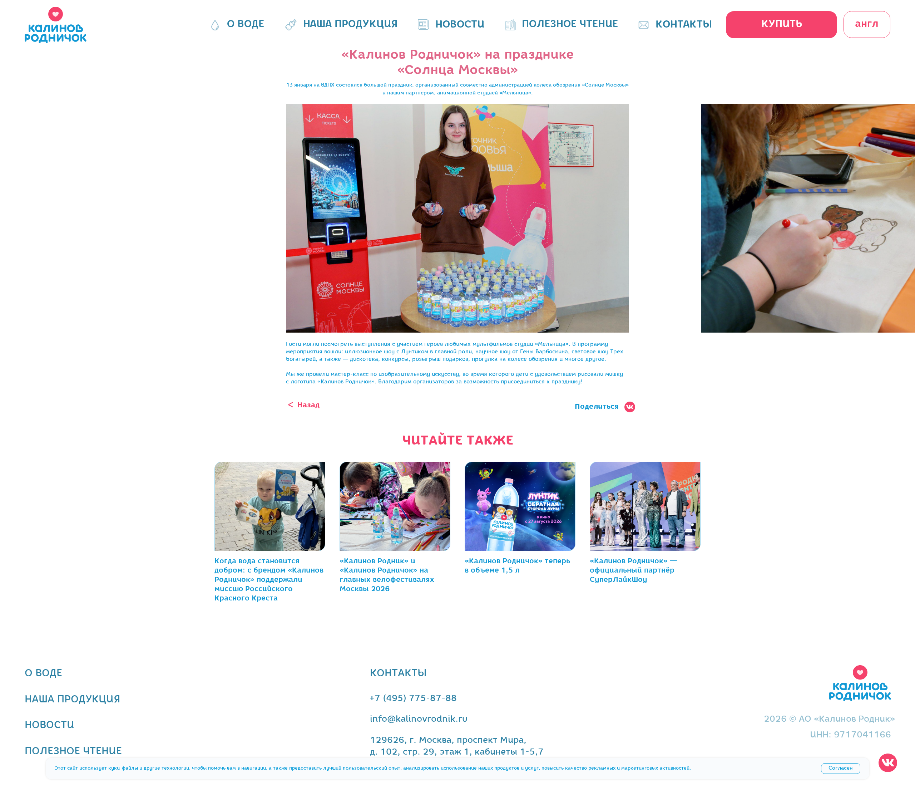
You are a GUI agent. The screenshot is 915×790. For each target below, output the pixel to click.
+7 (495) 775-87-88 (413, 699)
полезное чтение (73, 751)
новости (49, 725)
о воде (43, 673)
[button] (781, 24)
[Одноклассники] (463, 423)
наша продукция (72, 700)
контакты (398, 673)
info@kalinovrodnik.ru (419, 719)
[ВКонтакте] (452, 423)
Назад (308, 405)
